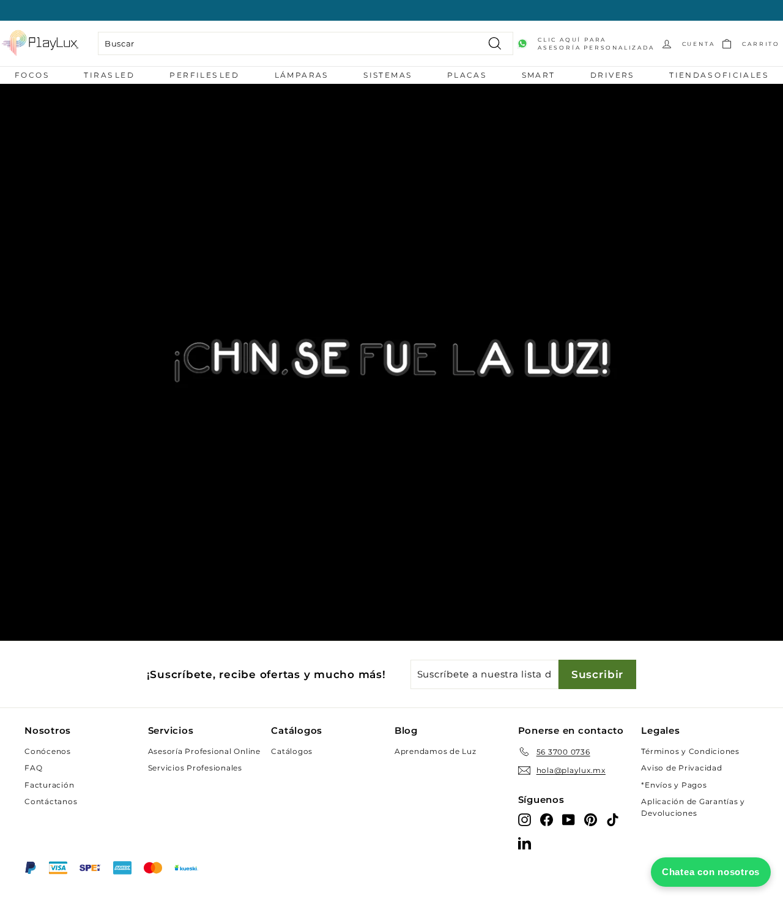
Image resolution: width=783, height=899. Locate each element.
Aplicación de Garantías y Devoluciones (693, 807)
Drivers (612, 75)
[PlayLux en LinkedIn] (524, 842)
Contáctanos (50, 801)
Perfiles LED (204, 75)
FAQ (33, 767)
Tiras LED (109, 75)
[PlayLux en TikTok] (612, 819)
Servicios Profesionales (195, 767)
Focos (32, 75)
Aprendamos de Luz (436, 751)
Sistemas (387, 75)
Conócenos (47, 751)
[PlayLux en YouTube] (568, 819)
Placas (466, 75)
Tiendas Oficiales (718, 75)
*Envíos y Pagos (674, 784)
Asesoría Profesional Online (204, 751)
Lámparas (301, 75)
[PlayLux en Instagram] (524, 819)
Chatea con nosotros (711, 872)
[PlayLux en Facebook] (546, 819)
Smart (538, 75)
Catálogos (292, 751)
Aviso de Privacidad (681, 767)
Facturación (49, 784)
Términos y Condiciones (690, 751)
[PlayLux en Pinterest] (590, 819)
